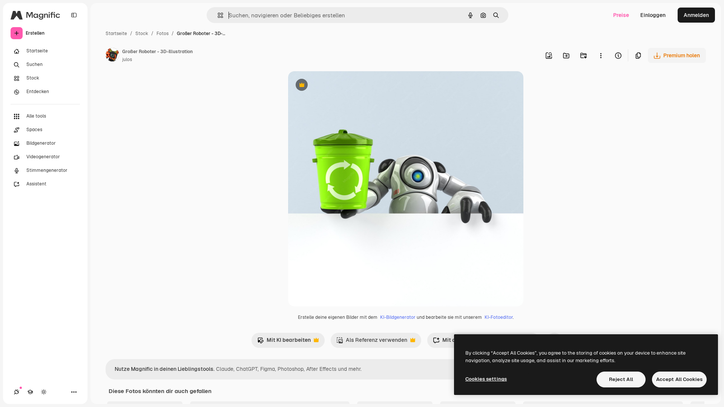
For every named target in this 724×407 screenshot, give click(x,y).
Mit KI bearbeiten (284, 342)
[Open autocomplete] (217, 15)
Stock (141, 34)
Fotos (162, 34)
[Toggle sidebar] (74, 15)
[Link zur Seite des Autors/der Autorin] (112, 56)
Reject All (621, 379)
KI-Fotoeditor (499, 317)
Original (336, 85)
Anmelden (696, 15)
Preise (621, 15)
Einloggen (653, 15)
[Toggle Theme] (44, 392)
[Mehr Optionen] (600, 55)
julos (127, 60)
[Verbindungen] (17, 392)
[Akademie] (30, 392)
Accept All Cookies (679, 379)
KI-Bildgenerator (398, 317)
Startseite (116, 34)
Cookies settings (486, 379)
